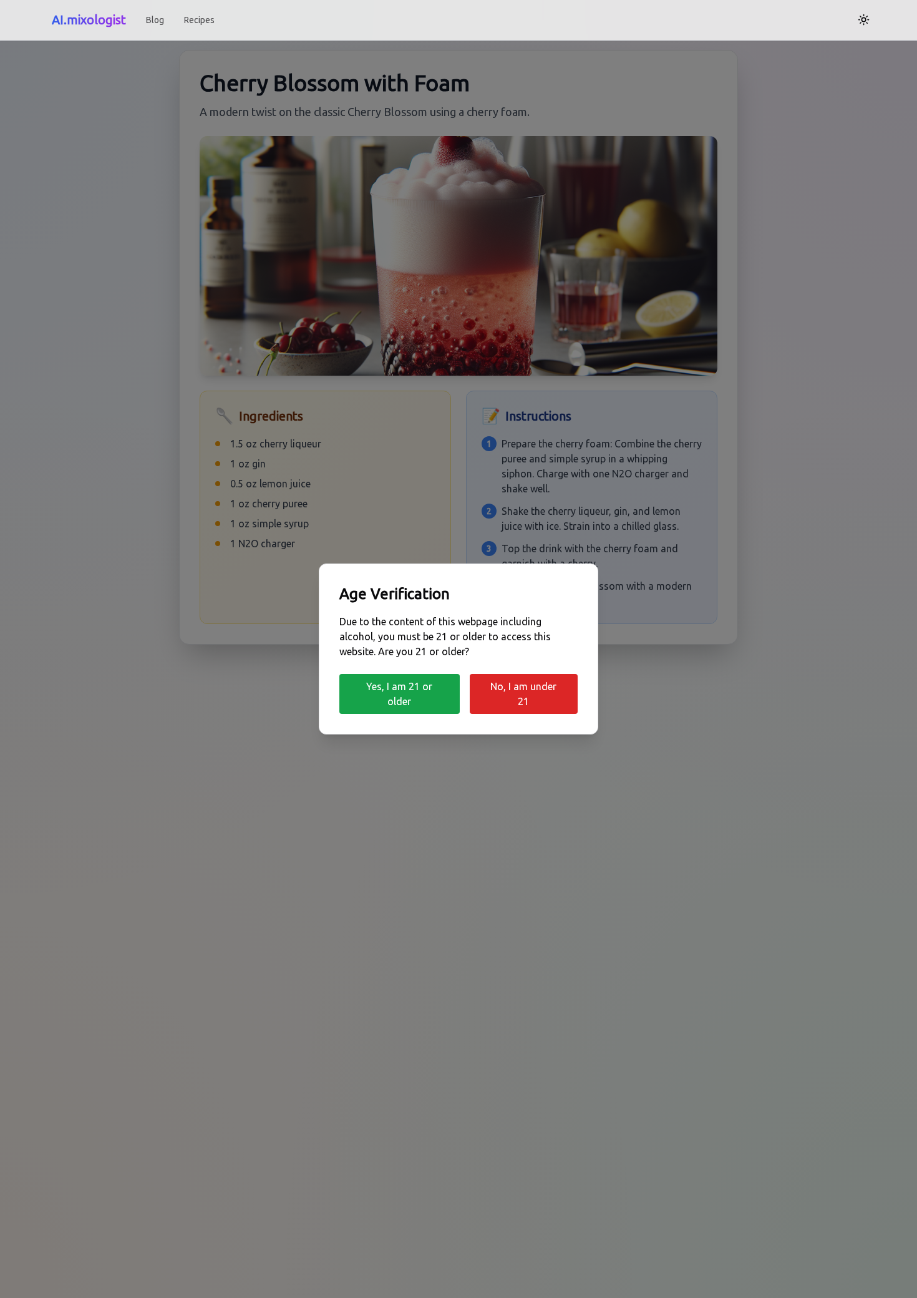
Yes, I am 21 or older (399, 694)
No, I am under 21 (523, 694)
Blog (155, 20)
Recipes (199, 20)
